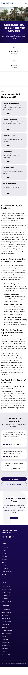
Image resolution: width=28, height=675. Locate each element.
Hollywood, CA (5, 627)
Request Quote (14, 517)
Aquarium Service (6, 589)
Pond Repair (5, 598)
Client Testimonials (6, 571)
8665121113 (14, 53)
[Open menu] (26, 3)
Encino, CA (4, 651)
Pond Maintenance (7, 595)
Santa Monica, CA (6, 621)
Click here (14, 67)
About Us (4, 559)
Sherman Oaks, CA (6, 642)
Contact (4, 550)
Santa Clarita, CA (6, 609)
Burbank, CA (5, 636)
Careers (4, 565)
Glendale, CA (5, 615)
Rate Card (4, 556)
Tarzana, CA (5, 648)
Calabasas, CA (5, 639)
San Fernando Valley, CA (8, 630)
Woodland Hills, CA (6, 645)
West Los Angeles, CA (7, 633)
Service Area (5, 547)
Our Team (4, 562)
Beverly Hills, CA (6, 618)
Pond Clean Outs (6, 592)
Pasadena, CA (5, 624)
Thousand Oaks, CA (7, 612)
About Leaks (5, 568)
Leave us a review (15, 484)
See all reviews (14, 479)
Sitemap (4, 578)
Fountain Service (6, 586)
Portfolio (4, 553)
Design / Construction (7, 601)
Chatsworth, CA (6, 654)
